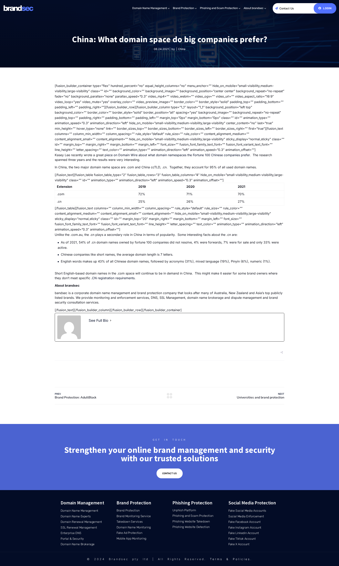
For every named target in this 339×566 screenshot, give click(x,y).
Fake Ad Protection (129, 533)
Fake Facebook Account (244, 522)
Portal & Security (72, 538)
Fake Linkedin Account (243, 533)
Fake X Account (238, 544)
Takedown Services (130, 521)
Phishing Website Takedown (191, 521)
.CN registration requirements (113, 278)
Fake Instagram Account (244, 527)
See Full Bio (98, 320)
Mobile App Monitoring (131, 538)
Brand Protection (183, 8)
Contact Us (286, 8)
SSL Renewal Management (79, 527)
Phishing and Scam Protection (219, 8)
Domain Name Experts (76, 516)
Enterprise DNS (71, 533)
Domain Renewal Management (81, 522)
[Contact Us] (276, 8)
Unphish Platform (184, 510)
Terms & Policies (230, 559)
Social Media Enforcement (246, 516)
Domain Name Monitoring (134, 527)
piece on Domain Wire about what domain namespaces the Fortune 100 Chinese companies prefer (177, 155)
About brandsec (253, 8)
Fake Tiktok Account (242, 538)
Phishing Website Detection (191, 527)
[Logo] (18, 8)
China (181, 49)
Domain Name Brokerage (78, 544)
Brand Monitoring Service (134, 516)
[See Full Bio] (110, 320)
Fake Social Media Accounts (247, 510)
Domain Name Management (149, 8)
